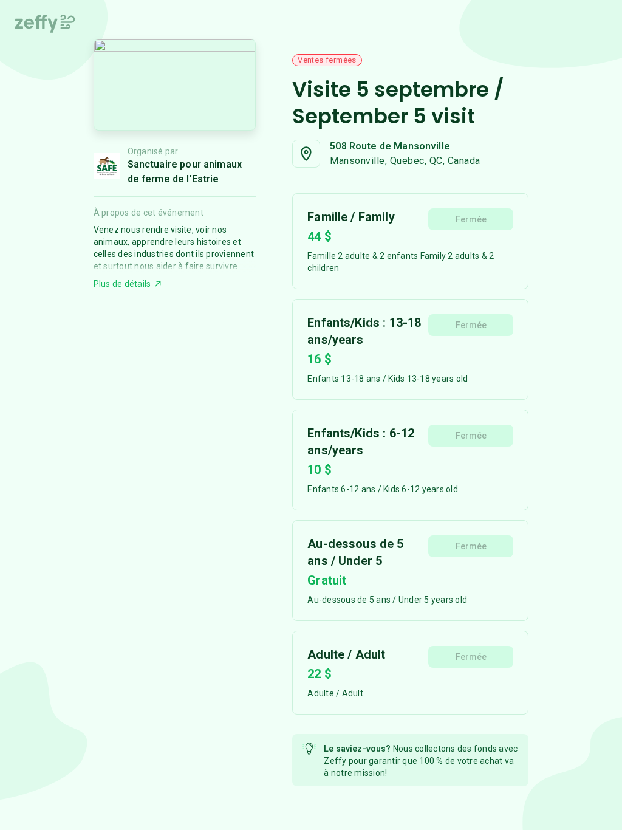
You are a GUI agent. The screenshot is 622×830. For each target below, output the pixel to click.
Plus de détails (122, 284)
